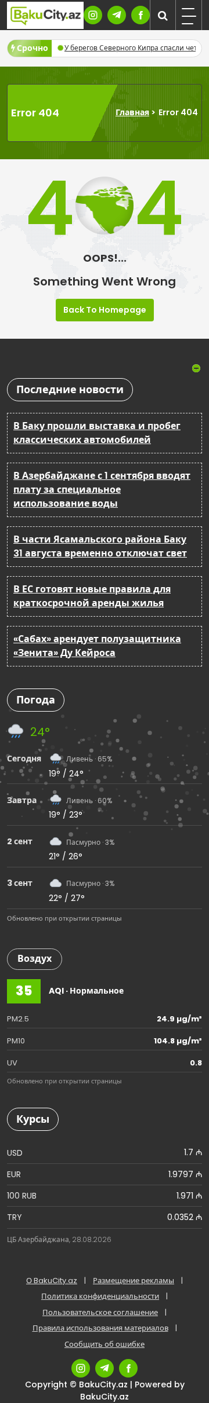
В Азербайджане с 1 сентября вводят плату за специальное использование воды (101, 489)
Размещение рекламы (133, 1280)
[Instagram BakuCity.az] (93, 15)
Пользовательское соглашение (100, 1312)
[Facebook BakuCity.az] (140, 15)
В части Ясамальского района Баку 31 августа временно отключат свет (100, 546)
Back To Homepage (104, 310)
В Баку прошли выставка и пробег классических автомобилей (97, 432)
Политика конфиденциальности (100, 1296)
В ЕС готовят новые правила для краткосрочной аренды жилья (92, 596)
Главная (132, 112)
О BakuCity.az (51, 1280)
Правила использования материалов (100, 1328)
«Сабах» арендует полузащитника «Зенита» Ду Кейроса (97, 646)
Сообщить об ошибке (104, 1344)
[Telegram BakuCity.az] (116, 15)
